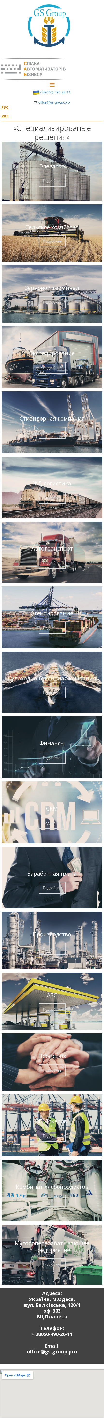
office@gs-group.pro (54, 102)
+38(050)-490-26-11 (55, 92)
